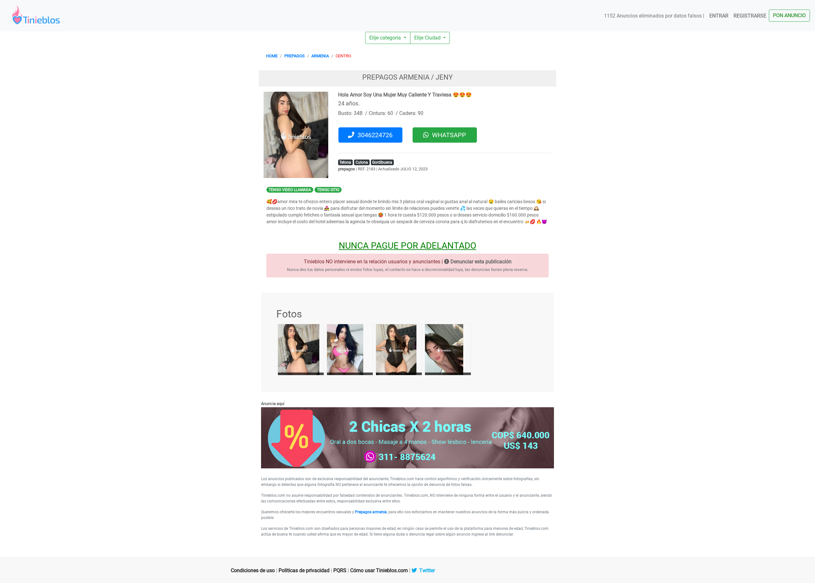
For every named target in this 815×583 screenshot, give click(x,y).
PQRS (339, 570)
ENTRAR (718, 16)
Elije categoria (385, 38)
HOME (272, 55)
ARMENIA (320, 55)
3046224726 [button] (373, 135)
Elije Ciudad (428, 38)
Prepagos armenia (371, 512)
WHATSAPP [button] (447, 135)
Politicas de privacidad (304, 570)
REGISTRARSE (750, 16)
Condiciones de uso (253, 570)
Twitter (426, 570)
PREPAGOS (294, 55)
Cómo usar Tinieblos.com (379, 570)
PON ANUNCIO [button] (789, 15)
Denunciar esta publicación (480, 262)
